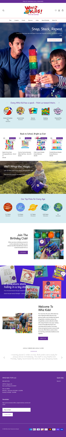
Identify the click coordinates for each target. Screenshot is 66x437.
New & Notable (45, 20)
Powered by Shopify (14, 429)
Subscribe (8, 414)
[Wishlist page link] (56, 10)
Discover (30, 20)
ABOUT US (43, 338)
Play (10, 20)
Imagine (17, 20)
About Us (54, 20)
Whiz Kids (8, 429)
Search (59, 381)
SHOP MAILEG (10, 69)
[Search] (3, 10)
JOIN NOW (23, 252)
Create (23, 20)
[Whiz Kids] (33, 10)
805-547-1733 (5, 381)
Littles (37, 20)
